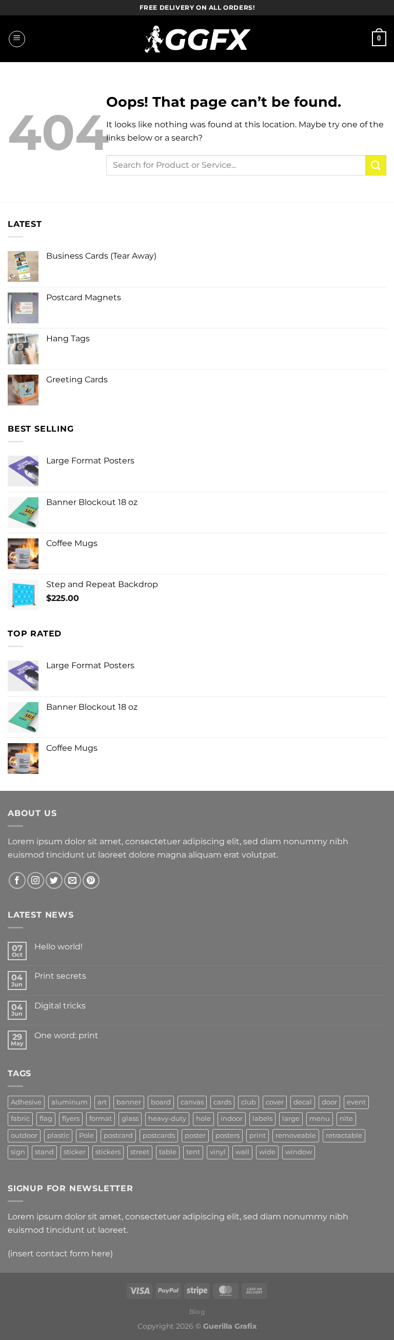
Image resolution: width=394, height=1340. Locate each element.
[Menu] (17, 39)
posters (227, 1135)
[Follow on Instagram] (35, 880)
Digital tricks (60, 1006)
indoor (232, 1118)
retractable (344, 1135)
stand (44, 1152)
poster (195, 1135)
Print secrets (60, 976)
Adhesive (26, 1102)
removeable (295, 1135)
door (329, 1102)
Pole (86, 1135)
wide (267, 1152)
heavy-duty (167, 1118)
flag (46, 1118)
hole (203, 1118)
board (161, 1102)
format (100, 1118)
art (102, 1102)
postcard (118, 1135)
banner (128, 1102)
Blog (197, 1311)
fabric (20, 1118)
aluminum (69, 1102)
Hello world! (58, 946)
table (167, 1152)
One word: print (66, 1035)
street (139, 1152)
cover (275, 1102)
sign (18, 1152)
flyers (71, 1118)
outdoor (24, 1135)
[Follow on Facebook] (17, 880)
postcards (159, 1135)
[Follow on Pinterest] (91, 880)
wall (242, 1152)
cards (222, 1102)
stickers (108, 1152)
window (298, 1152)
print (257, 1135)
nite (346, 1118)
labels (262, 1118)
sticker (75, 1152)
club (248, 1102)
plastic (58, 1135)
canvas (192, 1102)
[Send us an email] (72, 880)
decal (302, 1102)
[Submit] (376, 165)
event (356, 1102)
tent (193, 1152)
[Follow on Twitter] (54, 880)
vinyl (218, 1152)
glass (130, 1118)
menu (319, 1118)
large (291, 1118)
